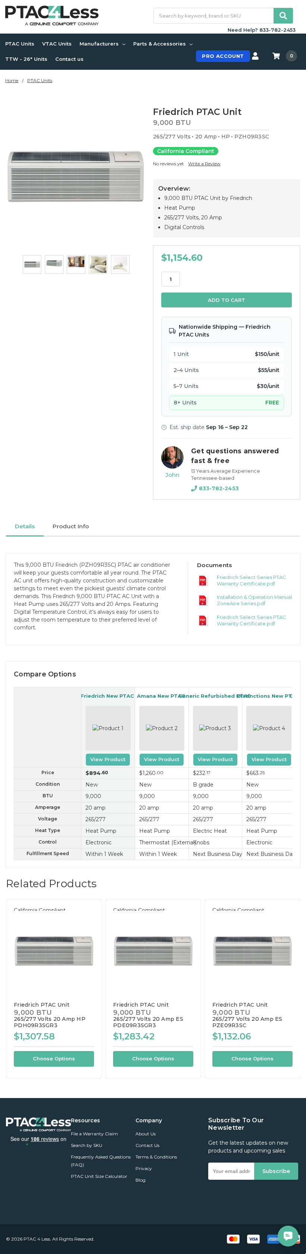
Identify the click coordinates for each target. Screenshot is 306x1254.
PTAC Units (19, 44)
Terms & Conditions (156, 1157)
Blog (140, 1180)
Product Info (71, 526)
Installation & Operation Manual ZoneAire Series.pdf (254, 600)
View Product (107, 759)
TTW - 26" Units (26, 59)
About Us (145, 1133)
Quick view (54, 951)
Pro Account (223, 56)
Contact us (69, 59)
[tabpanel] (54, 988)
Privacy (143, 1168)
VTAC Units (57, 44)
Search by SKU (86, 1145)
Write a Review (204, 163)
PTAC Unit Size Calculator (99, 1176)
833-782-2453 (219, 488)
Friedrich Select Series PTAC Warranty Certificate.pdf (251, 580)
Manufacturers (99, 44)
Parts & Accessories (159, 44)
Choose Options (54, 1058)
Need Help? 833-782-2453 (262, 30)
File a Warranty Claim (94, 1133)
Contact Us (147, 1145)
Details (25, 526)
